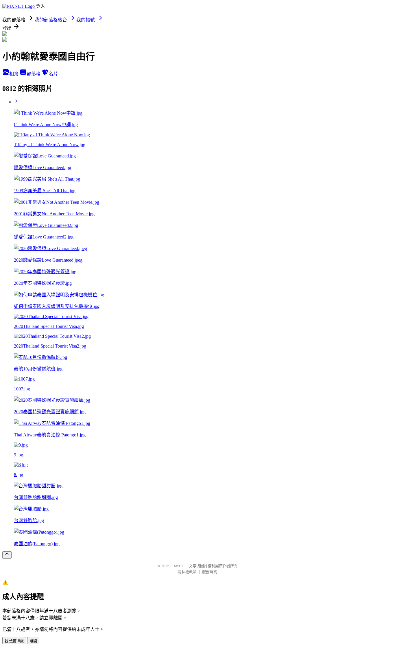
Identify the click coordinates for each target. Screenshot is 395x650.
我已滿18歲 (14, 641)
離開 (33, 641)
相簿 (14, 73)
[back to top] (7, 555)
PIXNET (176, 566)
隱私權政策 (187, 572)
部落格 (34, 73)
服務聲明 (209, 572)
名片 (53, 73)
